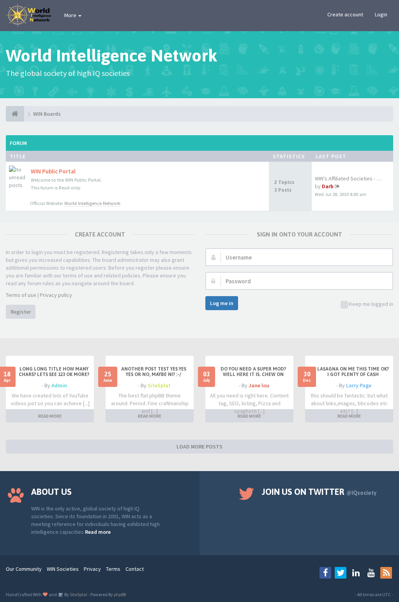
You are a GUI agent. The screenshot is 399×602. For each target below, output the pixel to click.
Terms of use (21, 294)
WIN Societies (63, 568)
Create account (345, 14)
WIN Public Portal (53, 171)
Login (381, 14)
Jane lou (259, 385)
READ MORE (50, 416)
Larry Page (358, 385)
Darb (328, 186)
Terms (113, 568)
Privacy (92, 568)
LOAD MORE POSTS (199, 446)
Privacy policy (56, 294)
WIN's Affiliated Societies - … (348, 178)
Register (21, 311)
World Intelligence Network (92, 203)
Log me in (221, 303)
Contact (134, 568)
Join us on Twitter (319, 492)
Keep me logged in (371, 303)
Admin (59, 385)
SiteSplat (159, 385)
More (71, 15)
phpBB (120, 594)
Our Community (24, 568)
